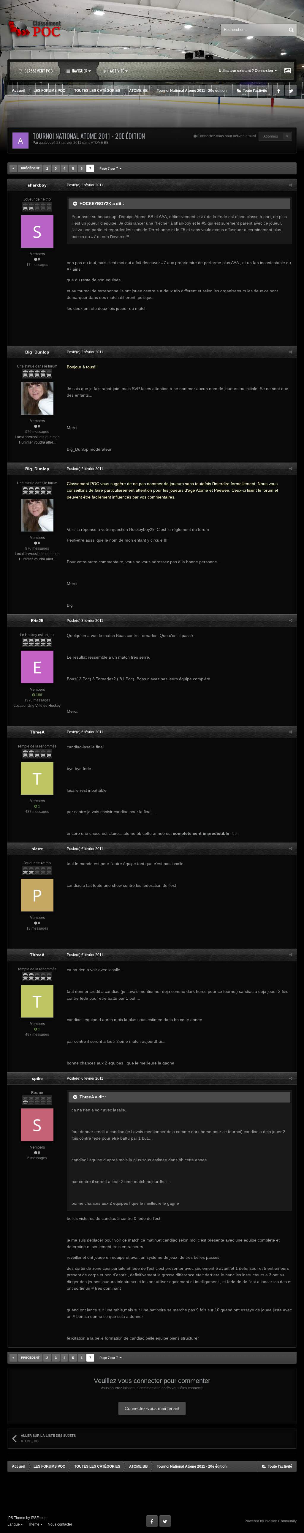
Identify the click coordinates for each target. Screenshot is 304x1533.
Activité (116, 70)
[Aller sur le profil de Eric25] (37, 667)
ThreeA (37, 732)
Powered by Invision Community (271, 1521)
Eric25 (37, 620)
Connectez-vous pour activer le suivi (226, 136)
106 (38, 695)
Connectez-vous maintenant (152, 1408)
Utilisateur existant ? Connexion (247, 71)
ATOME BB (100, 143)
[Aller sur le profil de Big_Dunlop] (37, 398)
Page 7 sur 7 (109, 168)
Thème (34, 1524)
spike (37, 1078)
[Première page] (13, 168)
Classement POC (38, 70)
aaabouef (47, 143)
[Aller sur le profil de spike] (37, 1124)
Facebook (278, 90)
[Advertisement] (152, 113)
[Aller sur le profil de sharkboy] (37, 231)
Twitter (291, 90)
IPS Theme (16, 1518)
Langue (14, 1524)
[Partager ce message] (290, 185)
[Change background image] (287, 71)
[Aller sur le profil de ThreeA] (37, 778)
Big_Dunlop (37, 352)
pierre (37, 848)
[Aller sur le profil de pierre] (37, 895)
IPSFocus (38, 1518)
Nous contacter (60, 1524)
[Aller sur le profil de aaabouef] (20, 141)
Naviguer (79, 70)
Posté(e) (85, 185)
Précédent (30, 168)
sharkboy (37, 185)
